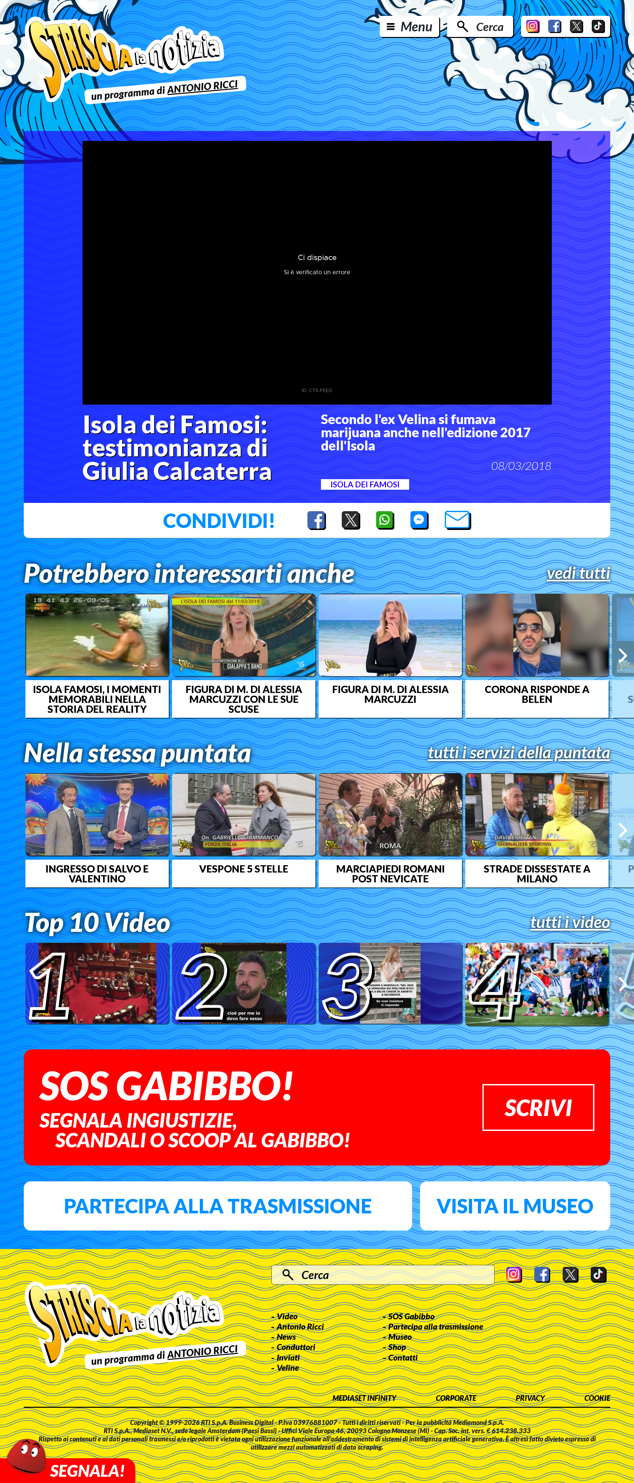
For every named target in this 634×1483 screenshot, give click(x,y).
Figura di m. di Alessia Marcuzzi (390, 694)
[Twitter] (576, 26)
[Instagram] (533, 26)
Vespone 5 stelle (243, 868)
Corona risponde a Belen (537, 694)
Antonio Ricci (300, 1326)
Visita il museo (515, 1206)
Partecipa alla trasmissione (218, 1206)
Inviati (288, 1357)
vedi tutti (578, 572)
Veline (288, 1367)
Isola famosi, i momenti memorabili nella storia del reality (97, 699)
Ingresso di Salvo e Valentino (97, 873)
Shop (397, 1347)
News (286, 1336)
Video (287, 1316)
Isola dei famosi (365, 484)
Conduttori (296, 1347)
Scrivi (538, 1107)
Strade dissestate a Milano (537, 873)
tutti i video (570, 921)
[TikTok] (598, 26)
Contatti (403, 1357)
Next (623, 655)
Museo (400, 1336)
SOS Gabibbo (411, 1316)
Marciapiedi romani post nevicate (390, 873)
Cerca (490, 26)
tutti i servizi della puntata (519, 752)
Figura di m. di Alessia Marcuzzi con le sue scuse (244, 699)
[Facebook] (554, 26)
